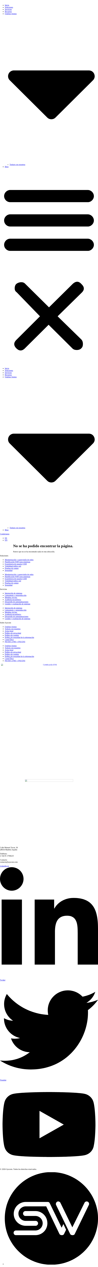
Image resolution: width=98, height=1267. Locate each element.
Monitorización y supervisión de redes (19, 560)
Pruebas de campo (12, 568)
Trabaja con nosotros (17, 165)
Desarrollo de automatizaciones (16, 602)
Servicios (8, 9)
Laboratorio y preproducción (15, 595)
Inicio (7, 5)
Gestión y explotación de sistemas (17, 604)
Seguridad (8, 570)
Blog (6, 167)
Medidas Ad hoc (11, 598)
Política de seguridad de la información (19, 637)
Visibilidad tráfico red (13, 566)
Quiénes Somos (11, 627)
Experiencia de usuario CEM (16, 564)
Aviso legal (9, 631)
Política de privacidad (13, 633)
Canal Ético (9, 640)
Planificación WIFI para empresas (17, 562)
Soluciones (9, 7)
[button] (49, 267)
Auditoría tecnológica (13, 600)
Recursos (8, 12)
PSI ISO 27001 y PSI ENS (15, 642)
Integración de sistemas (13, 593)
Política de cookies (12, 635)
